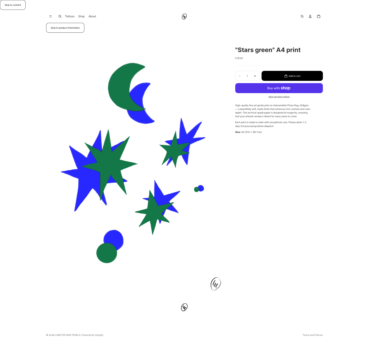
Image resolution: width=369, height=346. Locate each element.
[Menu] (50, 16)
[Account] (310, 16)
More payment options (279, 96)
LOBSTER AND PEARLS (68, 335)
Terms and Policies (313, 335)
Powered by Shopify (92, 335)
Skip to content (13, 4)
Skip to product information (65, 27)
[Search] (60, 16)
